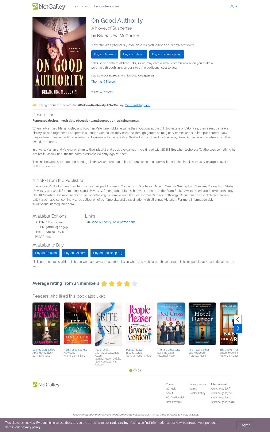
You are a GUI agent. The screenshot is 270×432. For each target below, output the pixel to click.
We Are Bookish (175, 397)
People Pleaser (134, 349)
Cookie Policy (197, 393)
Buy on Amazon (105, 54)
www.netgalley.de (221, 393)
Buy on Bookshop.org (166, 54)
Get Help (171, 388)
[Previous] (238, 319)
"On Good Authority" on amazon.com (110, 222)
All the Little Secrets (75, 349)
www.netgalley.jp (221, 397)
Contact (170, 384)
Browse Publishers (107, 6)
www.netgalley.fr (221, 388)
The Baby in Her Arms (232, 349)
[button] (46, 325)
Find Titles (80, 6)
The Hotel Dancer (199, 349)
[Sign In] (234, 6)
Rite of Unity (102, 349)
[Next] (238, 328)
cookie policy (119, 422)
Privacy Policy (198, 384)
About (169, 393)
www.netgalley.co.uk (223, 402)
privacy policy (30, 427)
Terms (193, 388)
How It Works (174, 402)
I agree (245, 425)
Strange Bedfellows (43, 349)
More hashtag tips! (137, 105)
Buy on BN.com (133, 54)
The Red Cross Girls (168, 349)
